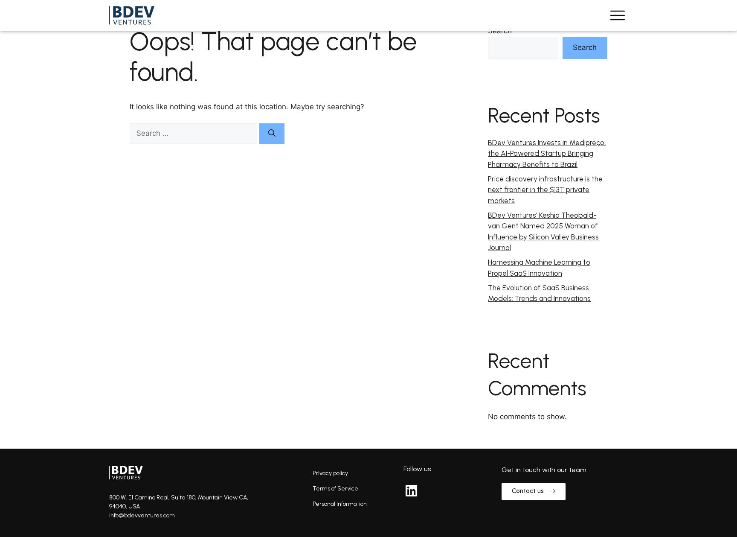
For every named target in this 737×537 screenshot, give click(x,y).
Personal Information (340, 504)
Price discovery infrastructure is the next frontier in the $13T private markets (545, 190)
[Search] (271, 133)
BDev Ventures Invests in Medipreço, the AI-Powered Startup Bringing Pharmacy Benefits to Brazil (547, 153)
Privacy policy (330, 473)
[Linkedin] (411, 490)
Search (500, 30)
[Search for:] (194, 133)
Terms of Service (335, 488)
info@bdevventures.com (142, 515)
